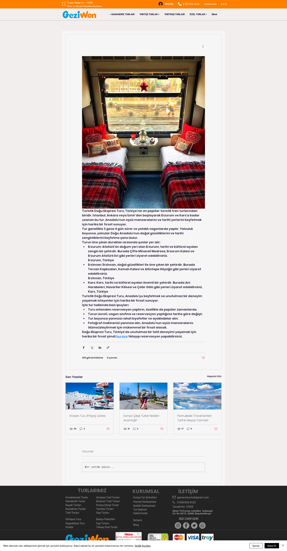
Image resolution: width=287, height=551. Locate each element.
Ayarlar (256, 545)
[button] (149, 14)
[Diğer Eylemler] (203, 46)
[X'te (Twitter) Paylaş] (91, 347)
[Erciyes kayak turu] (90, 396)
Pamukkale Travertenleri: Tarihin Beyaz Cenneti (194, 418)
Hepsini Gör (214, 376)
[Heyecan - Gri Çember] (194, 525)
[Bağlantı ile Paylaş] (108, 347)
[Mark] (63, 3)
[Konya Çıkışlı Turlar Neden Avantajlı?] (144, 396)
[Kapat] (283, 545)
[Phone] (180, 4)
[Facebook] (186, 525)
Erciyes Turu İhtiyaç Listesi (87, 416)
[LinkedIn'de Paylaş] (99, 347)
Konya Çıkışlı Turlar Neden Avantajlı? (141, 418)
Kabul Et (271, 545)
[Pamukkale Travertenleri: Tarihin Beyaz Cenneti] (197, 396)
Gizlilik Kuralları (143, 545)
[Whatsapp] (202, 525)
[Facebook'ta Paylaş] (83, 347)
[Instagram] (178, 525)
